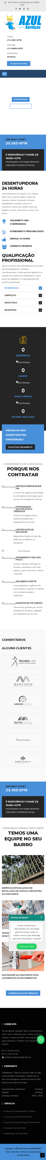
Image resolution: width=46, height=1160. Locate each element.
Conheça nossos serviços (23, 993)
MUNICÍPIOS (10, 310)
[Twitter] (20, 9)
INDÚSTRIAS (11, 303)
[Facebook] (16, 9)
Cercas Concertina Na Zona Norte (18, 1117)
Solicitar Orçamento (21, 106)
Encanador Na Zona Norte (15, 1128)
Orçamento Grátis (18, 64)
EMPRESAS (10, 295)
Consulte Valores (23, 1155)
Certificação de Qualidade (25, 531)
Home (8, 1152)
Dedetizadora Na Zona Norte (16, 1133)
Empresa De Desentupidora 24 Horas (19, 1111)
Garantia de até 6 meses (29, 603)
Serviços (23, 1152)
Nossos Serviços (20, 99)
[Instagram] (24, 9)
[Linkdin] (28, 9)
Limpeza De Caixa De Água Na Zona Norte (22, 1122)
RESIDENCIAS (12, 288)
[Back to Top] (42, 1155)
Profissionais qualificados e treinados (22, 509)
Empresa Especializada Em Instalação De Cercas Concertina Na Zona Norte (22, 891)
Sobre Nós (15, 1152)
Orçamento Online (26, 946)
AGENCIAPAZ (36, 1148)
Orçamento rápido (34, 1152)
